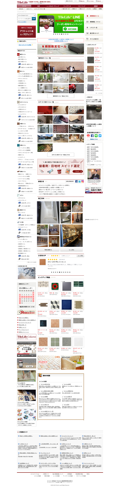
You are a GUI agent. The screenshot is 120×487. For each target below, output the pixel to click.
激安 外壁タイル (22, 61)
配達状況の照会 (97, 445)
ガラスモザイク (22, 107)
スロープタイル (22, 181)
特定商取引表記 (79, 474)
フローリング (81, 6)
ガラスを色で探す (25, 206)
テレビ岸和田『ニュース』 (94, 164)
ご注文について (24, 444)
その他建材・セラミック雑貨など (26, 224)
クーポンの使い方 (26, 449)
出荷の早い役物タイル (27, 188)
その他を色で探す (25, 233)
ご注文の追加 (53, 447)
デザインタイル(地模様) (24, 150)
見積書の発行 (87, 467)
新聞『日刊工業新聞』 (93, 147)
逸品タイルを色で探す (27, 218)
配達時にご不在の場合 (97, 446)
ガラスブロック (22, 200)
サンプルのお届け (54, 456)
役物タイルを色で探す (27, 191)
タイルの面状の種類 (45, 394)
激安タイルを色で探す (27, 67)
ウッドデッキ (67, 6)
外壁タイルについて (54, 399)
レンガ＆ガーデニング (53, 6)
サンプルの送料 (52, 454)
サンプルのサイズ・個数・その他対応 (46, 457)
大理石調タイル (22, 83)
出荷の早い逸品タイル (27, 215)
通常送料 (84, 454)
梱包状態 (79, 456)
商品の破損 (20, 456)
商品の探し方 (22, 325)
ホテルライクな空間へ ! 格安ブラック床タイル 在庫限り (54, 185)
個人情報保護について (58, 474)
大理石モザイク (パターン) (25, 111)
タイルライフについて (25, 322)
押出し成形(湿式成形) (66, 392)
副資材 (96, 6)
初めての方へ (65, 8)
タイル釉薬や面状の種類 (47, 391)
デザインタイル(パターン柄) (25, 152)
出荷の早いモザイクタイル (28, 116)
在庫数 (63, 454)
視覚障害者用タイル (23, 185)
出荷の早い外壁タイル (27, 138)
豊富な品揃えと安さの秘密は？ (27, 320)
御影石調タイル (22, 85)
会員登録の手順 (30, 465)
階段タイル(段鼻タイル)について (53, 398)
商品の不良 (25, 456)
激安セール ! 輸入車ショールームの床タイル (51, 189)
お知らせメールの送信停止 (65, 466)
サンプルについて (24, 329)
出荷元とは (74, 456)
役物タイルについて (53, 400)
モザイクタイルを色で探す (28, 119)
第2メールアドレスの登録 (23, 467)
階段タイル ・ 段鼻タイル (25, 174)
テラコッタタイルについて (44, 399)
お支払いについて (66, 444)
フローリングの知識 (81, 476)
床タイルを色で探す (26, 98)
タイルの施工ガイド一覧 (47, 411)
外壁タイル (75, 406)
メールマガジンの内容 (76, 466)
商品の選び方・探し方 (89, 436)
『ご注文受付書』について (65, 445)
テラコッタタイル (22, 78)
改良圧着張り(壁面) (43, 406)
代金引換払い (62, 446)
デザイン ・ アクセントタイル (26, 159)
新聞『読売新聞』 (92, 159)
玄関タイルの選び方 (72, 398)
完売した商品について (70, 454)
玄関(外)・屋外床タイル (24, 251)
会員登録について (24, 463)
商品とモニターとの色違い (70, 458)
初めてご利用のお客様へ (26, 436)
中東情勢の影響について (61, 41)
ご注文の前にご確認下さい (23, 445)
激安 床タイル (21, 57)
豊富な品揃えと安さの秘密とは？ (49, 436)
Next (86, 24)
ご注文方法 (31, 445)
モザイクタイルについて (50, 402)
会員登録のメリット (22, 465)
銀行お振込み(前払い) (75, 445)
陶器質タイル (77, 386)
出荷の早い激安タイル (27, 64)
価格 (61, 454)
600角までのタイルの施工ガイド (49, 414)
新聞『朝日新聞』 (92, 153)
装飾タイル (21, 155)
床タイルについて (42, 398)
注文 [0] (99, 1)
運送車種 (84, 446)
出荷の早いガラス (25, 203)
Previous (35, 24)
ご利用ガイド (74, 8)
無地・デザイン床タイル (24, 92)
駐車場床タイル (22, 253)
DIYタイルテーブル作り (72, 407)
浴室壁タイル (21, 246)
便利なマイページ (24, 332)
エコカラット (21, 157)
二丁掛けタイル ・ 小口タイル (26, 126)
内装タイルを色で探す (27, 167)
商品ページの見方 (85, 437)
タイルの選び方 (68, 396)
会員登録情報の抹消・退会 (31, 466)
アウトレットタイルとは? (65, 437)
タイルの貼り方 (45, 404)
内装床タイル (70, 406)
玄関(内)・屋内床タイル (24, 248)
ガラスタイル (21, 198)
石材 (38, 6)
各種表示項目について (67, 453)
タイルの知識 (37, 476)
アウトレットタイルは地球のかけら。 (69, 439)
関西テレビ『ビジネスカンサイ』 (94, 162)
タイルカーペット (22, 227)
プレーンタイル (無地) (24, 148)
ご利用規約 (69, 474)
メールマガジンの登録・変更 (66, 467)
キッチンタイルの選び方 (71, 399)
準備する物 (64, 406)
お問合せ (95, 8)
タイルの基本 (64, 398)
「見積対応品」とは (73, 457)
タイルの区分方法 (45, 384)
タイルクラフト (22, 114)
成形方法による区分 (50, 387)
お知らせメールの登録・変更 (75, 465)
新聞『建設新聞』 (92, 149)
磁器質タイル (64, 386)
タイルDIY (66, 404)
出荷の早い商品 (25, 256)
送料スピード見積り (90, 454)
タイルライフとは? (74, 437)
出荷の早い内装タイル (27, 164)
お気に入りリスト (85, 465)
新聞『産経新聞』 (92, 155)
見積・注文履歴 (93, 465)
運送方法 (84, 445)
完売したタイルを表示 (31, 262)
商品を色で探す (25, 259)
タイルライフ (69, 482)
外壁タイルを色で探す (27, 141)
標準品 (100, 8)
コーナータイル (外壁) (24, 176)
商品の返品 (30, 456)
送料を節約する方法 (90, 456)
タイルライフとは (35, 474)
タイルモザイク (22, 104)
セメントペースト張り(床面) (47, 407)
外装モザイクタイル (23, 133)
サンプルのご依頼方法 (43, 454)
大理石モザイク (22, 109)
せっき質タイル (71, 386)
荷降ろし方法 (89, 446)
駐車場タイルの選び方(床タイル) (72, 400)
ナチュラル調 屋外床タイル (25, 74)
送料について (82, 8)
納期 (87, 445)
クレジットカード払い (70, 446)
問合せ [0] (82, 1)
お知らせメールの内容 (64, 465)
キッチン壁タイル (22, 239)
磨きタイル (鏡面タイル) (24, 90)
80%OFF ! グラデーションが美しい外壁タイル (51, 192)
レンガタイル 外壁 (23, 131)
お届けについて (88, 444)
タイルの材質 (67, 384)
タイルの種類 (44, 396)
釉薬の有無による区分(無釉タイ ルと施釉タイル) (48, 386)
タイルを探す (22, 22)
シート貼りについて (64, 457)
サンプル (89, 8)
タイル (24, 6)
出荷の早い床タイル (26, 95)
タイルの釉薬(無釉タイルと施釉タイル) (46, 392)
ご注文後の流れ (29, 446)
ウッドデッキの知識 (68, 476)
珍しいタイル (21, 212)
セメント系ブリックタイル (25, 135)
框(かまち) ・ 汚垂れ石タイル (25, 183)
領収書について (70, 448)
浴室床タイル (21, 244)
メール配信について (67, 463)
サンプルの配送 (85, 448)
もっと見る (71, 249)
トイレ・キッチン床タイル (25, 241)
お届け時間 (91, 445)
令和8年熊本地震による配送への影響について (61, 39)
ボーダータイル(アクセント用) (26, 162)
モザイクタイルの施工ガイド (44, 413)
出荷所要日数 (68, 456)
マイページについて (89, 463)
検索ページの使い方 (94, 437)
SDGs (88, 474)
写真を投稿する (48, 249)
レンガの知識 (56, 476)
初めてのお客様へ (24, 317)
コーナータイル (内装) (24, 178)
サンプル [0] (91, 1)
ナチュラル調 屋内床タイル (25, 76)
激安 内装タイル (22, 59)
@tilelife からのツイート (91, 219)
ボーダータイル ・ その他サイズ (26, 128)
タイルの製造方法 (68, 391)
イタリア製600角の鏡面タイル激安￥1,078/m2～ (52, 194)
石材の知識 (47, 476)
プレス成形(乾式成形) (75, 392)
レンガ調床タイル (22, 87)
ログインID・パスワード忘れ (48, 463)
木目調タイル (21, 81)
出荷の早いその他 (25, 229)
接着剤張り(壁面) (50, 406)
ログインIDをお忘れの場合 (44, 465)
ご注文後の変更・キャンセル (44, 447)
